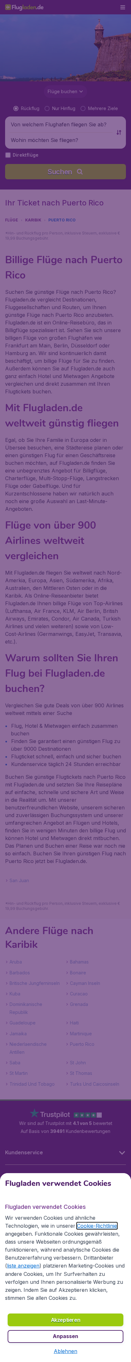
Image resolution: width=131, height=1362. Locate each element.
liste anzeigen (23, 1265)
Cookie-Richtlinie (97, 1226)
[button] (65, 1351)
